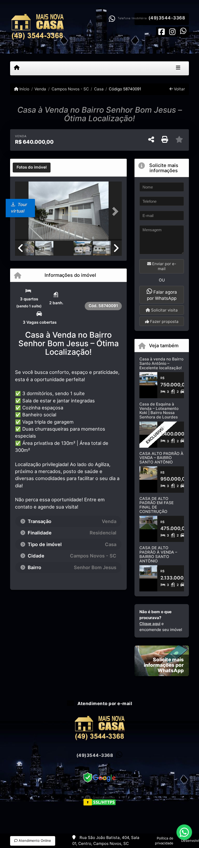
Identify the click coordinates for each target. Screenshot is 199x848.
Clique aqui (149, 623)
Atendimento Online (34, 840)
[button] (114, 211)
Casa (99, 88)
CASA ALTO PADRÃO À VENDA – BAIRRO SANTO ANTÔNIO (161, 458)
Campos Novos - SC (70, 88)
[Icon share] (161, 31)
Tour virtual (19, 208)
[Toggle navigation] (178, 68)
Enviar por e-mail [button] (163, 266)
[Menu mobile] (16, 68)
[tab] (32, 167)
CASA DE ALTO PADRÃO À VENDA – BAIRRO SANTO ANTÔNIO (158, 554)
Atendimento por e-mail (104, 703)
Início (23, 88)
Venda (40, 88)
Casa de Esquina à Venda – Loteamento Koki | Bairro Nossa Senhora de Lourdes (159, 410)
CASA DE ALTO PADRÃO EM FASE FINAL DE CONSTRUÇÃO (156, 505)
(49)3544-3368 (166, 17)
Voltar (179, 88)
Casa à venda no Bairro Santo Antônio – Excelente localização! (161, 363)
